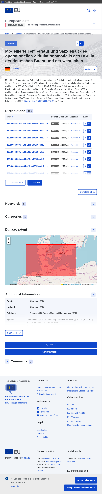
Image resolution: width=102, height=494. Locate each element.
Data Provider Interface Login (80, 425)
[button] (48, 1)
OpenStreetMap (76, 284)
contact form (55, 464)
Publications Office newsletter (80, 391)
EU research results (76, 413)
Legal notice (42, 430)
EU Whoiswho (73, 417)
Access (74, 123)
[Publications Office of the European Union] (19, 388)
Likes (85, 117)
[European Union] (19, 451)
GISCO (93, 284)
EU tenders (72, 409)
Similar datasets (49, 352)
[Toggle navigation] (94, 23)
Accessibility (42, 437)
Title (9, 117)
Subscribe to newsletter (47, 394)
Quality (49, 345)
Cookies (40, 433)
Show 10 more (16, 183)
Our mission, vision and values (80, 387)
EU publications (74, 421)
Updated (64, 117)
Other (55, 415)
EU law (70, 404)
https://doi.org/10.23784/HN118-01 (39, 101)
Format (54, 117)
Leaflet (65, 284)
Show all (36, 183)
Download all (86, 192)
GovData (15, 69)
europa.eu (25, 458)
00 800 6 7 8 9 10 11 (52, 458)
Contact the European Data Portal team (49, 389)
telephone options (54, 461)
